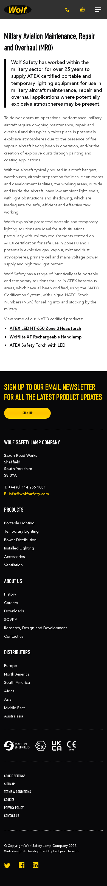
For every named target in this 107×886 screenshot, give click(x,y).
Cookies (9, 799)
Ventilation (13, 565)
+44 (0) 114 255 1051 (27, 487)
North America (17, 674)
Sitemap (9, 784)
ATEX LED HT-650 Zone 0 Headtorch (45, 328)
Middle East (14, 708)
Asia (8, 699)
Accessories (14, 556)
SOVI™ (10, 619)
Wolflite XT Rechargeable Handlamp (45, 337)
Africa (9, 691)
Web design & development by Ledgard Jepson (41, 851)
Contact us (13, 636)
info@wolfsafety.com (29, 494)
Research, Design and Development (35, 628)
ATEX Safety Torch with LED (37, 345)
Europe (10, 665)
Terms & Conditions (17, 791)
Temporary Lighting (21, 531)
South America (17, 682)
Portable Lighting (19, 523)
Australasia (13, 716)
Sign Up (27, 413)
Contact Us (11, 815)
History (10, 594)
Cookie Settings (15, 776)
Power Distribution (20, 540)
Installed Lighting (19, 548)
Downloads (14, 611)
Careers (11, 603)
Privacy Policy (14, 807)
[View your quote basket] (82, 10)
